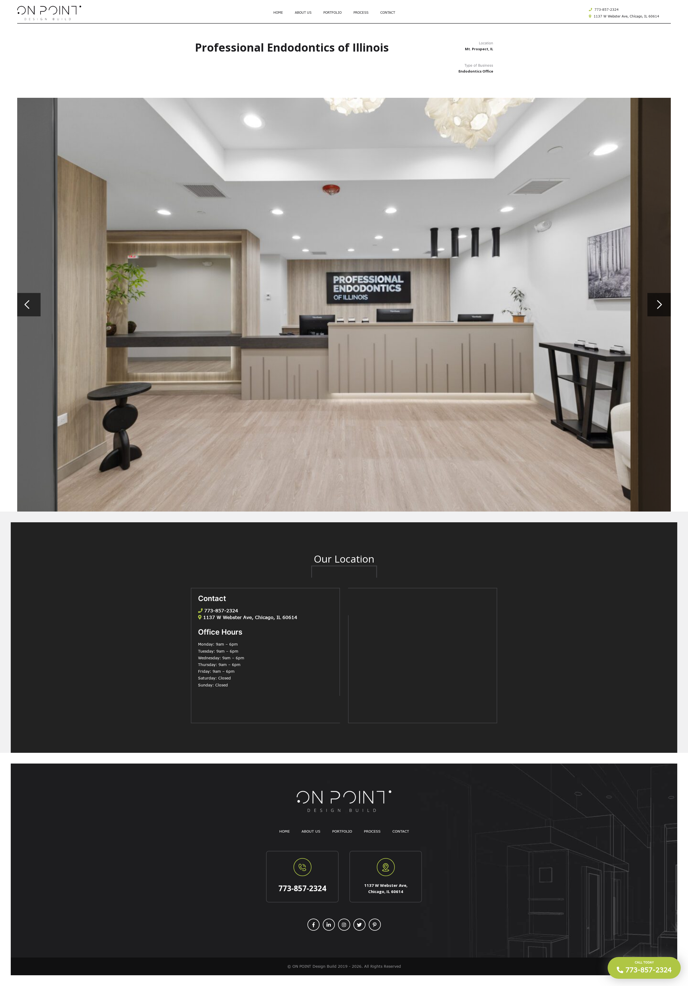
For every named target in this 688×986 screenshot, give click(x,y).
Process (360, 12)
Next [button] (659, 304)
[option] (344, 305)
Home (278, 12)
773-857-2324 (606, 9)
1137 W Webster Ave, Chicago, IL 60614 (626, 16)
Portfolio (332, 12)
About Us (303, 12)
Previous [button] (29, 304)
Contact (387, 12)
